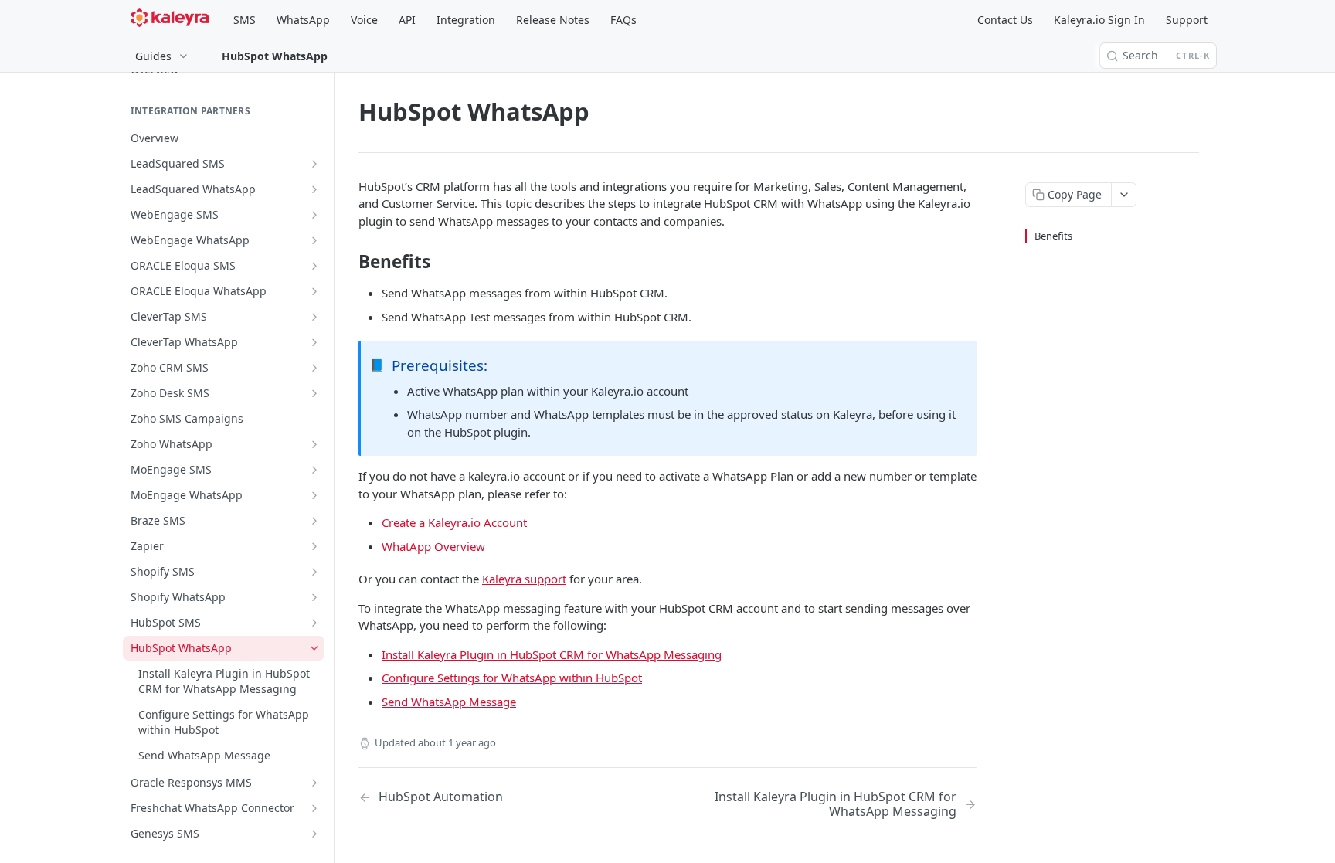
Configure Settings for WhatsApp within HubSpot (512, 677)
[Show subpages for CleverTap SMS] (314, 317)
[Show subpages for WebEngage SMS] (314, 215)
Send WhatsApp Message (449, 701)
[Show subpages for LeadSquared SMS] (314, 164)
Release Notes (552, 19)
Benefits (1053, 236)
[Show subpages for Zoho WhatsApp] (314, 444)
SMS (244, 19)
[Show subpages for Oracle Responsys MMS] (314, 782)
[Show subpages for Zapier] (314, 546)
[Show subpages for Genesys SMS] (314, 833)
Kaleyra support (524, 578)
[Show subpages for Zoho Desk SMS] (314, 393)
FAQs (623, 19)
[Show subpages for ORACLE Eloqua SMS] (314, 266)
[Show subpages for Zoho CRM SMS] (314, 368)
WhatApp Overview (433, 546)
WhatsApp (303, 19)
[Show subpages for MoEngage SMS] (314, 470)
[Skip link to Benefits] (348, 262)
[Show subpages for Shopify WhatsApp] (314, 597)
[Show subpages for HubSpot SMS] (314, 623)
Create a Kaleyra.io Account (454, 522)
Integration (466, 19)
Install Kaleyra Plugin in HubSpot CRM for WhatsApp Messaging (552, 654)
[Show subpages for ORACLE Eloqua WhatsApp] (314, 291)
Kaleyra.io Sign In (1099, 19)
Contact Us (1005, 19)
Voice (364, 19)
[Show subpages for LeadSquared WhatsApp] (314, 189)
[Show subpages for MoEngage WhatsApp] (314, 495)
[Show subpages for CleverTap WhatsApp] (314, 342)
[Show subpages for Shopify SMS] (314, 572)
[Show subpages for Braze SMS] (314, 521)
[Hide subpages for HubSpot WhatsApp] (314, 648)
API (407, 19)
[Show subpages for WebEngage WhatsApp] (314, 240)
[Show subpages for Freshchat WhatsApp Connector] (314, 808)
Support (1187, 19)
